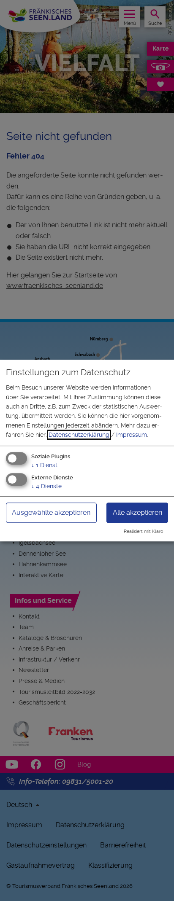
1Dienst (44, 465)
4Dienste (46, 486)
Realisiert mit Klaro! (144, 531)
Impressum (131, 434)
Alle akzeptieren (137, 513)
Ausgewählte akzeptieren (51, 513)
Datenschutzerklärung (79, 434)
